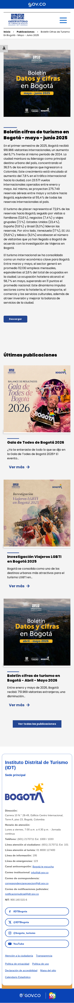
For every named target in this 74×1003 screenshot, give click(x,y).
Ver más (16, 467)
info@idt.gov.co (39, 872)
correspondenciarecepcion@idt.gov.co (26, 883)
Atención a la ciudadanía (19, 955)
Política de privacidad (17, 963)
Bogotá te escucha (43, 866)
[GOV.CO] (37, 4)
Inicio (7, 31)
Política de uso (40, 963)
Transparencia (44, 955)
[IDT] (18, 26)
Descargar (15, 319)
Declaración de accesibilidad (21, 970)
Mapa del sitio (48, 970)
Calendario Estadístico (18, 977)
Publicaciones (25, 31)
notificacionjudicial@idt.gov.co (22, 893)
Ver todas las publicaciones (37, 724)
